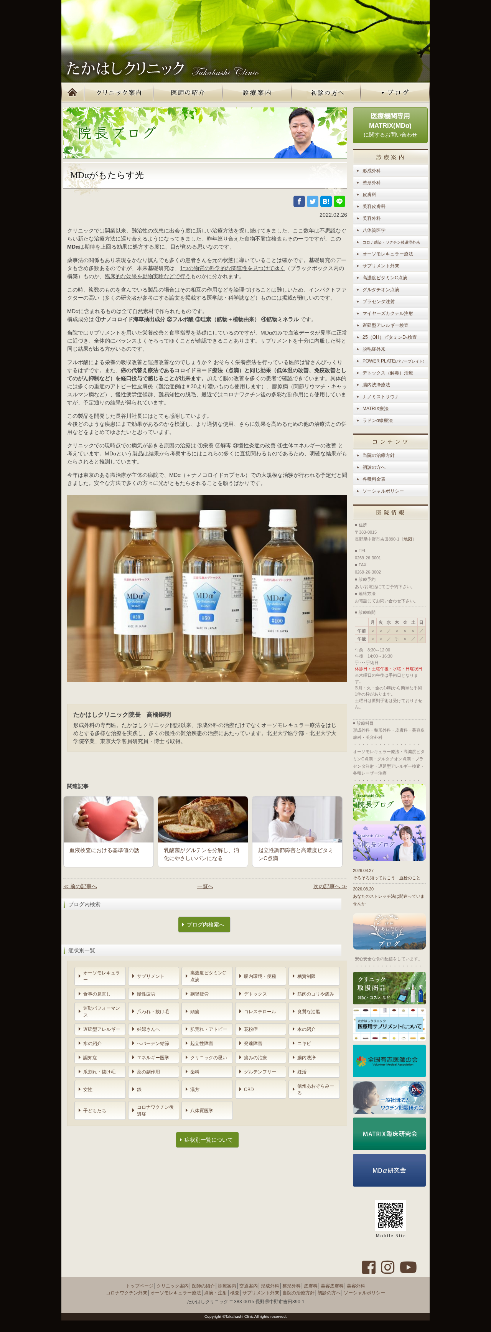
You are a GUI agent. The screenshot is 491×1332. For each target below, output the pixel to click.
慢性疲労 (146, 994)
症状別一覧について (209, 1140)
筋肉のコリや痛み (315, 994)
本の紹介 (306, 1029)
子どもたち (94, 1110)
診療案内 (257, 92)
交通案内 (248, 1286)
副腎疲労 (199, 994)
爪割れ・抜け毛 (99, 1072)
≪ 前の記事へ (80, 886)
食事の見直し (97, 994)
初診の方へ (326, 92)
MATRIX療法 (375, 408)
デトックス (255, 994)
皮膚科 (369, 194)
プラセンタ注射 (378, 301)
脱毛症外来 (374, 349)
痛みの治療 (255, 1057)
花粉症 (251, 1029)
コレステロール (260, 1011)
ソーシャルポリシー (383, 491)
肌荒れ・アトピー (208, 1029)
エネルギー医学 (153, 1057)
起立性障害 (201, 1043)
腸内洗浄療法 (376, 384)
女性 (87, 1089)
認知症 (90, 1057)
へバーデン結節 (153, 1043)
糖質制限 (306, 976)
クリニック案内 (118, 92)
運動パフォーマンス (101, 1012)
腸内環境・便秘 (260, 976)
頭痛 (194, 1011)
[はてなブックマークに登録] (326, 201)
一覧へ (205, 886)
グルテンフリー (260, 1072)
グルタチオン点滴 (380, 289)
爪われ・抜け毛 (153, 1011)
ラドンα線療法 (377, 420)
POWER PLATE (393, 361)
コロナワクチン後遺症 (155, 1111)
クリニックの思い (208, 1057)
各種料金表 (374, 479)
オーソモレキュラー (101, 976)
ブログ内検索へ (205, 925)
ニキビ (304, 1043)
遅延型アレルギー (101, 1029)
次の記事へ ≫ (330, 886)
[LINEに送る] (339, 201)
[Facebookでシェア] (299, 201)
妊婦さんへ (148, 1029)
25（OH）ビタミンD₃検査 (389, 337)
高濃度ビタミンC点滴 (208, 976)
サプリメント (151, 976)
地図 (408, 539)
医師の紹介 (187, 92)
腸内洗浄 (306, 1057)
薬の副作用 (148, 1072)
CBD (249, 1089)
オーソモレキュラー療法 (387, 254)
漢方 (194, 1089)
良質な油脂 (308, 1011)
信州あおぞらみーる (315, 1089)
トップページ (72, 92)
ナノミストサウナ (380, 396)
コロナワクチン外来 (126, 1293)
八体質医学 (201, 1110)
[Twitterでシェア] (312, 201)
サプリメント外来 (380, 266)
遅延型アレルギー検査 (385, 325)
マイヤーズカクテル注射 (387, 313)
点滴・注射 (215, 1293)
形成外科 (371, 170)
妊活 (301, 1072)
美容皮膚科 (374, 206)
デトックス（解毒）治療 (387, 373)
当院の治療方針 (378, 455)
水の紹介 (92, 1043)
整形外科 (371, 182)
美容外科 (371, 218)
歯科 (194, 1072)
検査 (234, 1293)
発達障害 (253, 1043)
